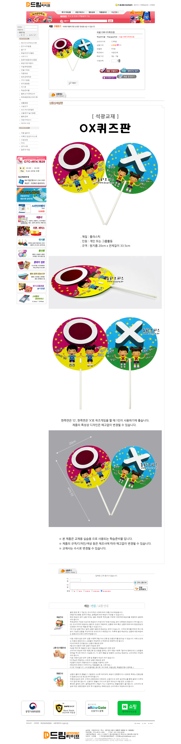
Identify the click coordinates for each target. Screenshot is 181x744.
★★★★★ (107, 591)
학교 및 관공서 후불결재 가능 (79, 16)
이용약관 (65, 723)
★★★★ (96, 591)
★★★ (87, 591)
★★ (80, 591)
